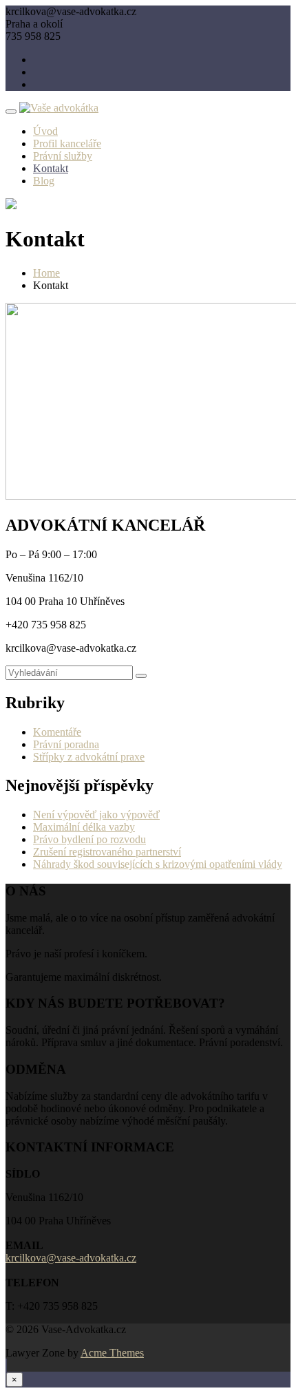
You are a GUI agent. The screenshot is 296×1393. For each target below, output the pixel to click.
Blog (43, 181)
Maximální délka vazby (84, 827)
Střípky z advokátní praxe (89, 757)
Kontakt (50, 168)
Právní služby (62, 156)
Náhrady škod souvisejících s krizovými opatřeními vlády (157, 864)
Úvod (45, 131)
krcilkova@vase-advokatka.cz (71, 1258)
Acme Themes (112, 1353)
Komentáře (57, 732)
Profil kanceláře (67, 143)
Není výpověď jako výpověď (96, 814)
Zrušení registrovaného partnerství (107, 852)
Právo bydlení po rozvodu (89, 839)
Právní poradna (66, 744)
